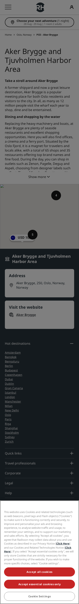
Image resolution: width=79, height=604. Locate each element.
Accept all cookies (39, 572)
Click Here (62, 543)
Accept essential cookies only (39, 584)
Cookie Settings (39, 596)
